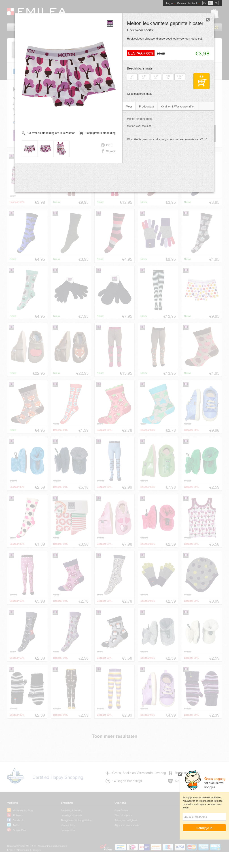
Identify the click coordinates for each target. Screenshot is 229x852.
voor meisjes (139, 126)
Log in (169, 3)
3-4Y (144, 77)
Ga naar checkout (187, 3)
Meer (129, 106)
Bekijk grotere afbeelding (100, 133)
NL (210, 3)
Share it (111, 151)
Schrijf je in (204, 828)
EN (204, 3)
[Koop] (201, 81)
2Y (132, 77)
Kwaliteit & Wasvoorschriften (178, 106)
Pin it (109, 145)
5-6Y (156, 77)
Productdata (146, 106)
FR (216, 3)
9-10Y (180, 77)
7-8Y (167, 77)
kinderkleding (140, 118)
